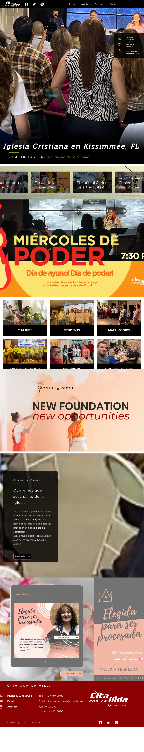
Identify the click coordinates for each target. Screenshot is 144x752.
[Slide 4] (51, 661)
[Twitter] (34, 4)
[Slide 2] (41, 661)
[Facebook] (26, 4)
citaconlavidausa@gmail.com (65, 701)
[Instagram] (42, 4)
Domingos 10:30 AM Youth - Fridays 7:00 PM (133, 53)
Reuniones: (129, 50)
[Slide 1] (45, 661)
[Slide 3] (48, 661)
